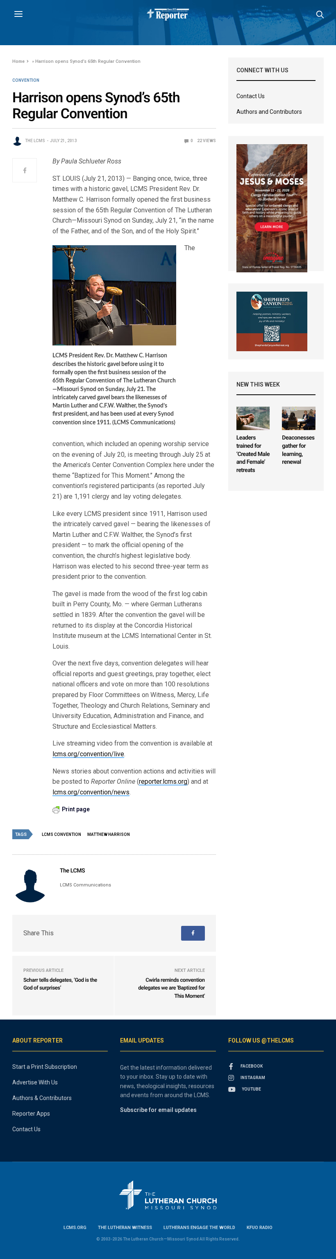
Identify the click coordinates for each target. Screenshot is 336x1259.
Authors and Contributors (269, 111)
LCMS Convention (61, 834)
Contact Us (250, 96)
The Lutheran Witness (125, 1227)
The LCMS (35, 140)
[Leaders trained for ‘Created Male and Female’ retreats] (253, 418)
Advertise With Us (35, 1082)
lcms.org (75, 1227)
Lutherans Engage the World (199, 1227)
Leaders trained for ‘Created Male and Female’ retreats (253, 454)
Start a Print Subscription (44, 1066)
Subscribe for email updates (158, 1110)
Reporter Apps (31, 1113)
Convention (25, 80)
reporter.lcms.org (163, 781)
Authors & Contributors (42, 1098)
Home (18, 61)
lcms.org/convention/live (88, 754)
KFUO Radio (259, 1227)
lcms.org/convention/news (90, 792)
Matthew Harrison (108, 834)
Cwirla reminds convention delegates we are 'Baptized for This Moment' (171, 988)
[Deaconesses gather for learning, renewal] (299, 418)
